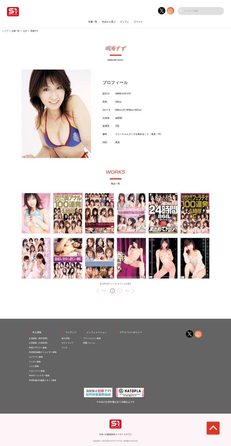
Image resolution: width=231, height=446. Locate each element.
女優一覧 (92, 22)
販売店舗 (66, 338)
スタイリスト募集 (37, 371)
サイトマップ (68, 343)
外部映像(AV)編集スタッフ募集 (42, 380)
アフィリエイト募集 (92, 338)
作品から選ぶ (108, 22)
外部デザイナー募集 (38, 348)
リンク (65, 348)
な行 (25, 31)
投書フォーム (89, 343)
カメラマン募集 (36, 357)
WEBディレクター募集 (39, 375)
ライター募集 (35, 362)
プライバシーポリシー (130, 332)
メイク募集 (34, 366)
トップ (5, 31)
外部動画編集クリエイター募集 (43, 352)
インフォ (124, 22)
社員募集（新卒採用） (39, 338)
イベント (138, 22)
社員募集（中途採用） (39, 343)
